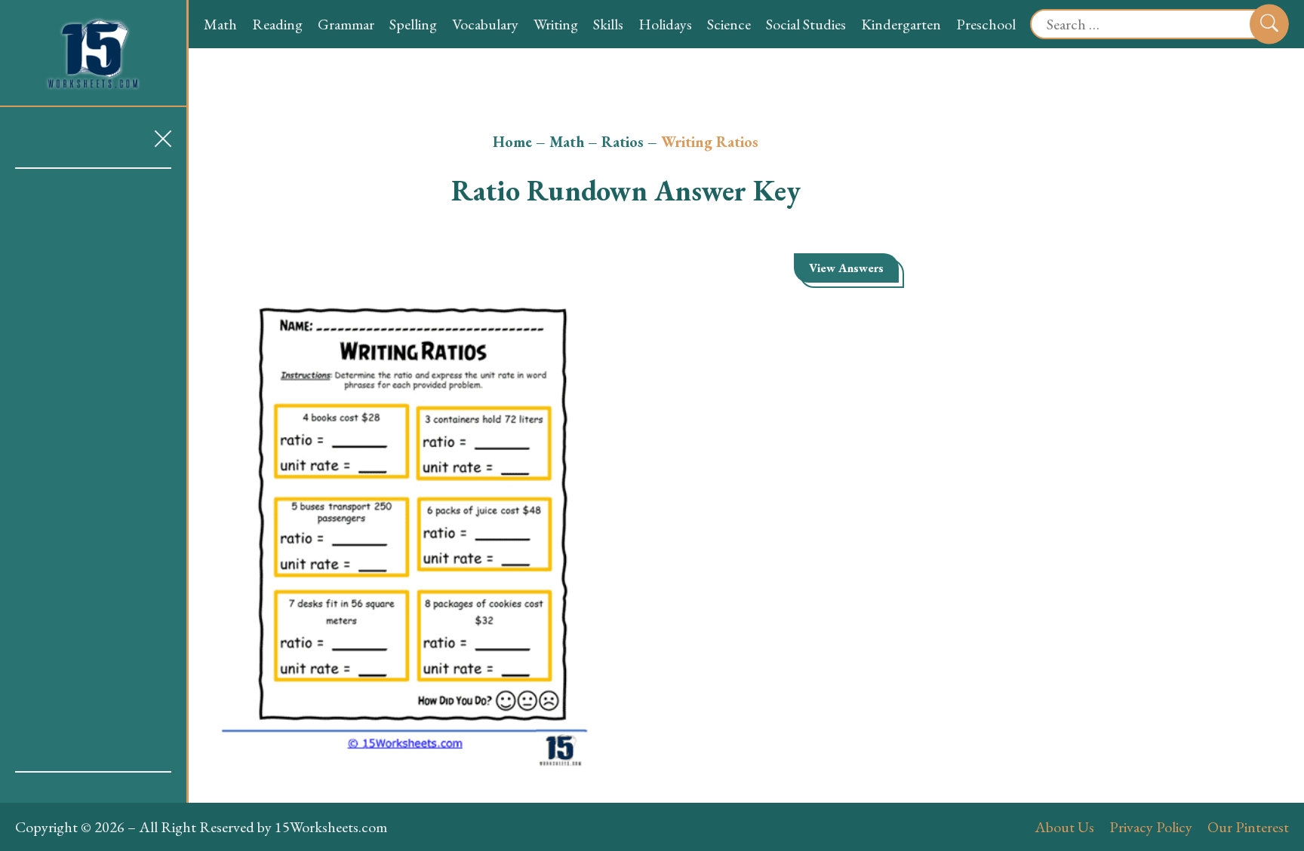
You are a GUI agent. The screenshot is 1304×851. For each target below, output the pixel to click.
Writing (556, 24)
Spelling (413, 24)
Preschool (986, 24)
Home (512, 142)
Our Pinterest (1248, 827)
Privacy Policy (1150, 827)
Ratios (622, 142)
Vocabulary (485, 24)
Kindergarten (901, 24)
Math (220, 24)
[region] (93, 470)
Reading (277, 24)
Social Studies (806, 24)
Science (729, 24)
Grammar (346, 24)
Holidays (665, 24)
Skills (608, 24)
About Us (1064, 827)
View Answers (846, 268)
